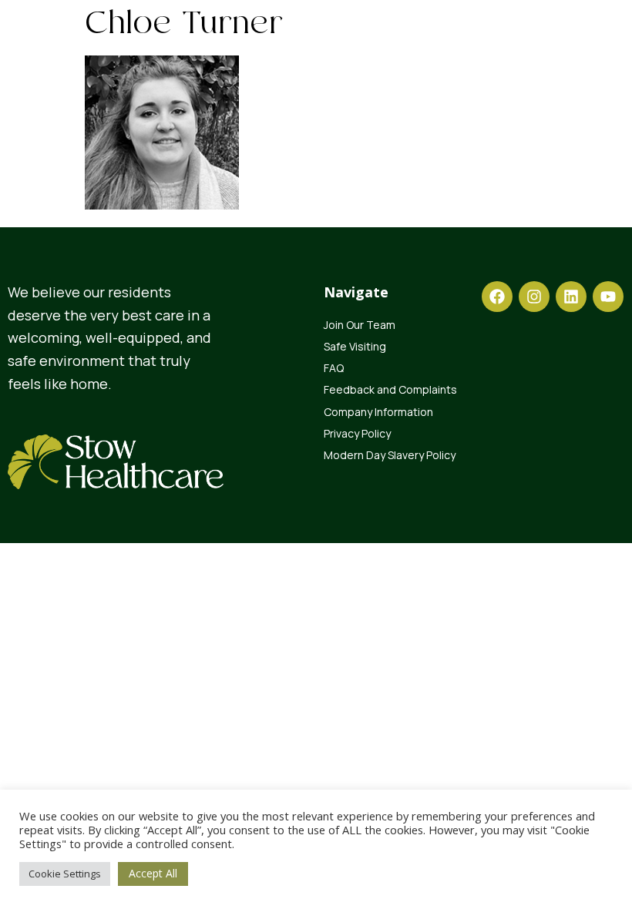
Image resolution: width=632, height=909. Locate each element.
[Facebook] (497, 296)
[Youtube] (608, 296)
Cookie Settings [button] (65, 873)
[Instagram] (534, 296)
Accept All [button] (153, 873)
